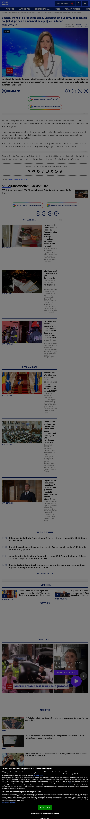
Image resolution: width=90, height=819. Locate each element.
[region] (45, 792)
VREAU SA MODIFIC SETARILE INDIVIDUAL (45, 813)
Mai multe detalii (38, 775)
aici (69, 783)
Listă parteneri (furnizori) (9, 802)
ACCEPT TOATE (45, 807)
